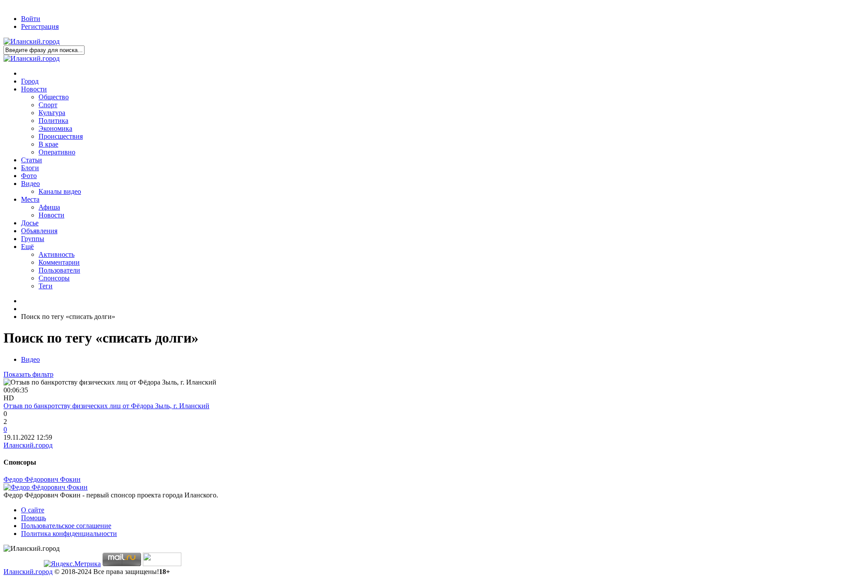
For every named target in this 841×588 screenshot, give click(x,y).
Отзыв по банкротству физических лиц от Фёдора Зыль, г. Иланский (106, 406)
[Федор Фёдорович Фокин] (46, 487)
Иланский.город (28, 445)
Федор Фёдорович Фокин (42, 479)
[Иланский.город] (32, 41)
